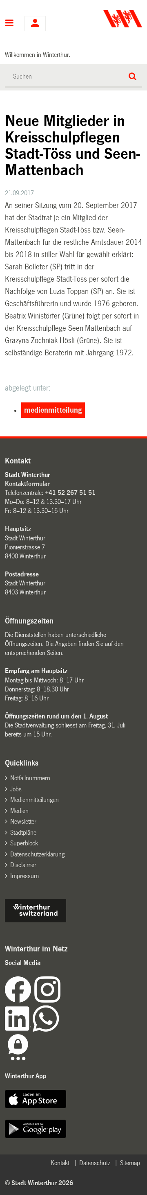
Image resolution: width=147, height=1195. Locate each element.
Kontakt (60, 1162)
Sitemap (130, 1162)
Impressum (24, 875)
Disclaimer (23, 864)
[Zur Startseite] (109, 18)
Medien (19, 810)
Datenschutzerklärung (37, 854)
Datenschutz (94, 1162)
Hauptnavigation (9, 23)
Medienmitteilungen (34, 799)
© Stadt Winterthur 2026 (39, 1182)
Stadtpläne (23, 832)
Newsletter (23, 821)
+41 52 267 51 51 (70, 492)
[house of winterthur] (35, 920)
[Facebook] (19, 1000)
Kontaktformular (27, 483)
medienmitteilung (53, 410)
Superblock (24, 843)
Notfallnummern (30, 778)
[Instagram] (47, 1000)
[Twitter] (61, 1000)
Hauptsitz (18, 528)
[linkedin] (19, 1029)
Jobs (16, 789)
